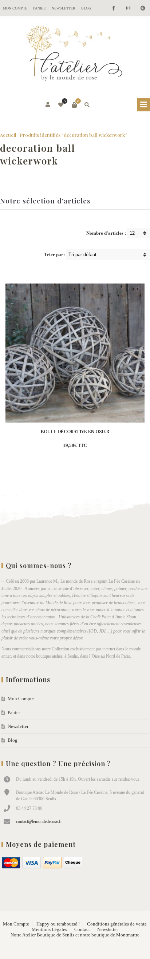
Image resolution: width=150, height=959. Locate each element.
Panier (39, 8)
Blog (86, 8)
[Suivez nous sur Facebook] (113, 8)
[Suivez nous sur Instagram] (128, 8)
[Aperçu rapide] (93, 445)
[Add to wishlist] (107, 445)
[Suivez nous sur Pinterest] (142, 8)
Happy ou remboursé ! (58, 924)
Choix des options (62, 446)
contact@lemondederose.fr (39, 821)
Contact (82, 929)
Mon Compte (15, 8)
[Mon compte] (48, 105)
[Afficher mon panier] (74, 105)
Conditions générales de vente (117, 924)
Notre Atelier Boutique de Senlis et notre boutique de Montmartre (75, 935)
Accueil (8, 135)
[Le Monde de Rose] (75, 55)
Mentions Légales (49, 929)
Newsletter (63, 8)
